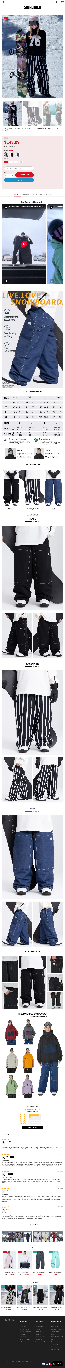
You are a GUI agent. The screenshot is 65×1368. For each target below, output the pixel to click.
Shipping (34, 194)
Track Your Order (24, 1329)
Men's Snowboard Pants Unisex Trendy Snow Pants (46, 1272)
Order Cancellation (25, 1339)
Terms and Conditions (41, 1342)
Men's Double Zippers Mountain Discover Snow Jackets (31, 1272)
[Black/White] (6, 154)
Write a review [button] (32, 1127)
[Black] (12, 154)
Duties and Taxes (40, 1336)
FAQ (21, 1342)
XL (21, 162)
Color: (9, 150)
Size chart (34, 185)
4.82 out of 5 (37, 1109)
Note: (5, 165)
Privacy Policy (39, 1339)
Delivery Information (25, 1331)
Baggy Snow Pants (56, 1326)
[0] (61, 2)
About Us (38, 1331)
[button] (23, 1115)
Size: (6, 158)
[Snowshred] (32, 7)
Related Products (32, 1248)
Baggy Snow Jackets (57, 1329)
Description (17, 194)
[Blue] (17, 154)
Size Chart (38, 1334)
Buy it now (19, 180)
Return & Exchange (45, 194)
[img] (5, 1139)
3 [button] (33, 1224)
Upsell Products (33, 1282)
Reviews (26, 194)
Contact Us (23, 1326)
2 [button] (30, 1224)
